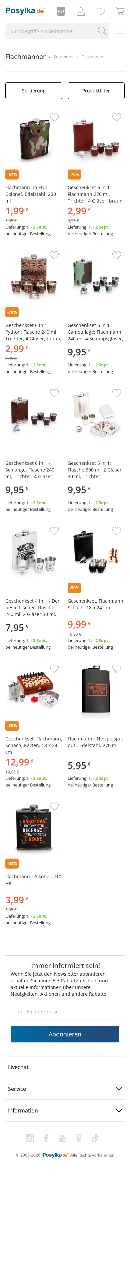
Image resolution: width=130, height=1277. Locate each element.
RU (61, 11)
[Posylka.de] (25, 11)
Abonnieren (65, 1034)
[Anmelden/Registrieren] (80, 11)
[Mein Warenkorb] (120, 11)
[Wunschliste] (100, 11)
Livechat (18, 1067)
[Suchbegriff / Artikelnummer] (102, 31)
